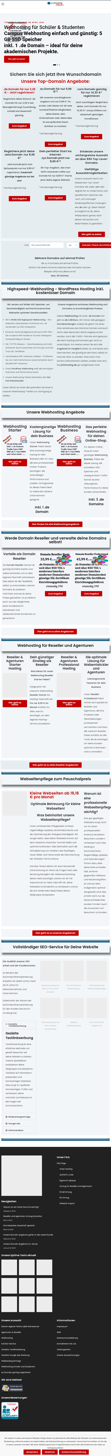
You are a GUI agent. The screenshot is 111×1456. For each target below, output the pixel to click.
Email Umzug (66, 1192)
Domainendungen (66, 324)
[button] (19, 1025)
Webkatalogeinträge (19, 1116)
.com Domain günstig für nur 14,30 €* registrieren (92, 92)
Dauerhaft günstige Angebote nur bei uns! (19, 176)
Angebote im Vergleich (69, 348)
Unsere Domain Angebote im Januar (20, 1244)
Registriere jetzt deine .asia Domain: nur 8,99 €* (19, 154)
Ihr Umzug (64, 1197)
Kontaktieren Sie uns (66, 1343)
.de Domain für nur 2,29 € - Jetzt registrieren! (19, 90)
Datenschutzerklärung (67, 1338)
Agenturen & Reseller (11, 1332)
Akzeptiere (32, 1452)
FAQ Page (61, 1163)
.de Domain (94, 315)
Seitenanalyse (15, 1130)
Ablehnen (50, 1452)
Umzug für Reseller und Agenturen (76, 1186)
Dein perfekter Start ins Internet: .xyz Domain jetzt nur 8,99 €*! (55, 156)
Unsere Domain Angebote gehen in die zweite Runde (28, 1234)
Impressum (62, 1326)
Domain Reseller (15, 565)
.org (77, 190)
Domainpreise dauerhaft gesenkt (19, 1225)
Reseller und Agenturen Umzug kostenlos (22, 1216)
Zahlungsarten (64, 1349)
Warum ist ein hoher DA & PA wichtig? (21, 1207)
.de (80, 207)
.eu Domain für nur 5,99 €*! (55, 90)
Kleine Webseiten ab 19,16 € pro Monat (54, 795)
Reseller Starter (38, 694)
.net (97, 186)
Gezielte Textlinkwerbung (17, 1025)
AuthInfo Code (66, 1174)
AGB (59, 1332)
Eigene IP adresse (68, 1180)
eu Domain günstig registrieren (16, 1372)
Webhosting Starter (15, 428)
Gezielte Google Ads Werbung (15, 1355)
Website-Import (67, 1203)
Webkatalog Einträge (11, 1361)
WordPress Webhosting (22, 368)
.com (91, 186)
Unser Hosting (66, 1169)
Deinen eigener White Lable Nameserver (20, 1326)
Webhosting (7, 1338)
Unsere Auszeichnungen (68, 1355)
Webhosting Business (69, 428)
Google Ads (14, 1123)
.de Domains (96, 501)
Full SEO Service (8, 1343)
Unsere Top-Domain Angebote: (55, 81)
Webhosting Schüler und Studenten (18, 1366)
